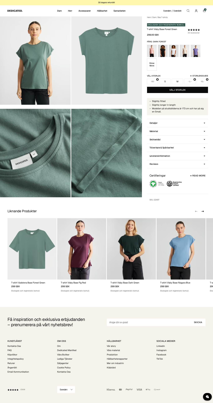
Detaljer (154, 123)
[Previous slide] (196, 211)
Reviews (154, 164)
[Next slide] (202, 211)
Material (154, 131)
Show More (151, 64)
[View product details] (32, 286)
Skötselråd (155, 139)
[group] (32, 255)
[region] (106, 255)
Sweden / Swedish (172, 11)
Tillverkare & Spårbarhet (162, 147)
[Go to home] (32, 10)
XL (202, 81)
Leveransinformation (160, 156)
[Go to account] (196, 11)
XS (152, 81)
